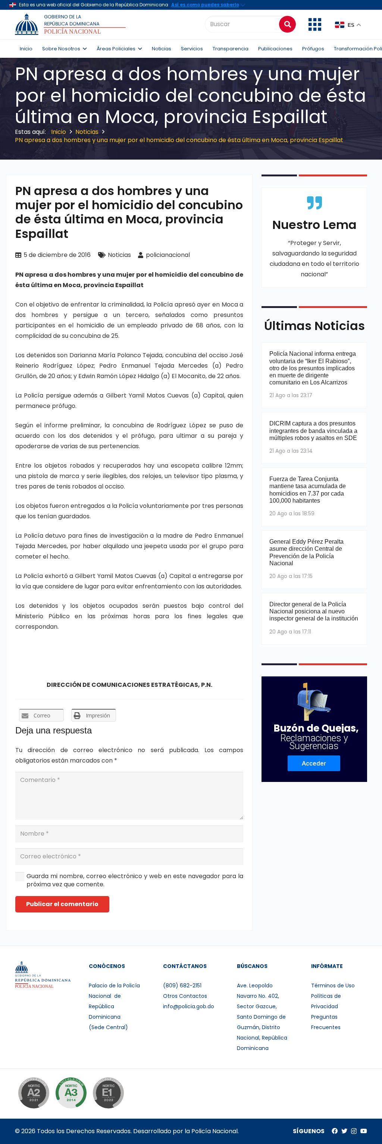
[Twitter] (344, 1131)
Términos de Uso (333, 985)
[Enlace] (71, 24)
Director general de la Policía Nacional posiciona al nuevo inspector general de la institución (313, 611)
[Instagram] (354, 1131)
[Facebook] (335, 1131)
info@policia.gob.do (188, 1006)
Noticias (119, 255)
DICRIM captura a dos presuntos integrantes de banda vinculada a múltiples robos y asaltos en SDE (313, 430)
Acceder (314, 763)
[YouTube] (363, 1131)
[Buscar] (287, 24)
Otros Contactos (185, 996)
